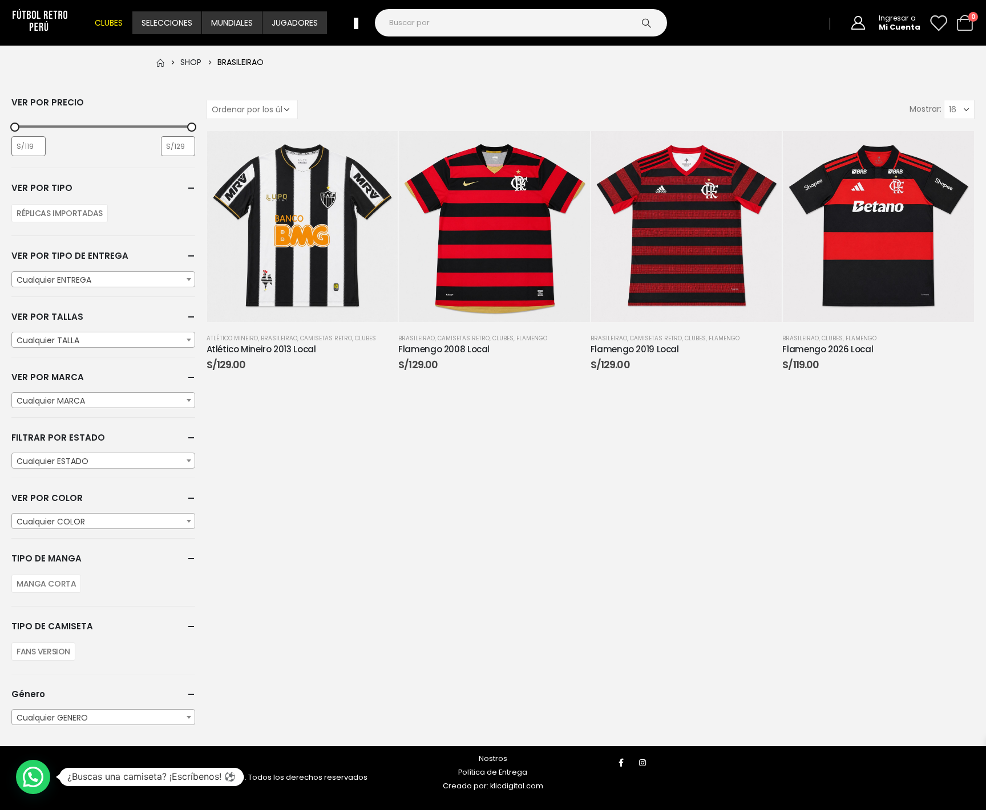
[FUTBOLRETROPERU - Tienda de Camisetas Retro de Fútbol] (39, 23)
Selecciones (167, 23)
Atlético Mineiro (232, 338)
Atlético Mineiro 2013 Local (261, 349)
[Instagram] (642, 762)
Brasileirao (279, 338)
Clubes (109, 23)
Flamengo (531, 338)
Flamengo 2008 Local (444, 349)
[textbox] (103, 280)
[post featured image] (302, 226)
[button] (33, 777)
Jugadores (295, 23)
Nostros (493, 758)
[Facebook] (621, 762)
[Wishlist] (938, 23)
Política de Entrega (492, 772)
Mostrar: (925, 109)
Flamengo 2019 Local (635, 349)
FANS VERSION (43, 651)
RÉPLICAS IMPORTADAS (60, 213)
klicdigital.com (516, 786)
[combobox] (103, 279)
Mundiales (232, 23)
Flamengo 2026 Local (827, 349)
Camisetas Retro (326, 338)
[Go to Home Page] (160, 62)
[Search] (652, 22)
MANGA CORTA (46, 583)
